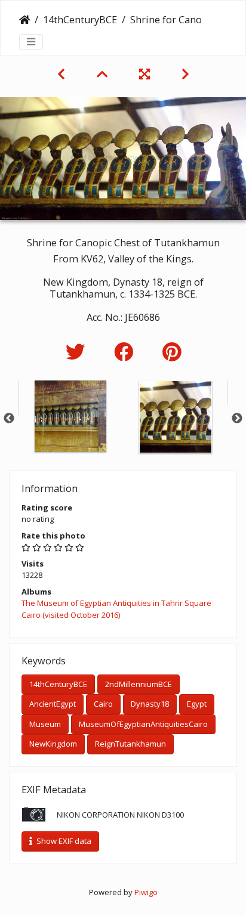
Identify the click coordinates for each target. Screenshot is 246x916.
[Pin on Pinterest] (171, 351)
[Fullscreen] (146, 74)
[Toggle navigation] (31, 41)
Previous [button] (9, 419)
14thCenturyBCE (80, 19)
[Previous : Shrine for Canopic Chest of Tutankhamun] (62, 74)
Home (24, 20)
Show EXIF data (63, 840)
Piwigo (146, 892)
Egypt (197, 703)
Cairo (103, 703)
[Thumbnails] (103, 74)
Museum (45, 724)
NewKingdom (53, 743)
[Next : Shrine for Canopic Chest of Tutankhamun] (185, 74)
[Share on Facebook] (126, 351)
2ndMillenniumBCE (138, 684)
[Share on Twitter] (78, 351)
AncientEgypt (52, 703)
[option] (70, 416)
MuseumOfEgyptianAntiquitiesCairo (143, 724)
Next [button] (237, 419)
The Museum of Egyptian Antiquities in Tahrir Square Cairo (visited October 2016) (116, 609)
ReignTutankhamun (130, 743)
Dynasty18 (150, 703)
